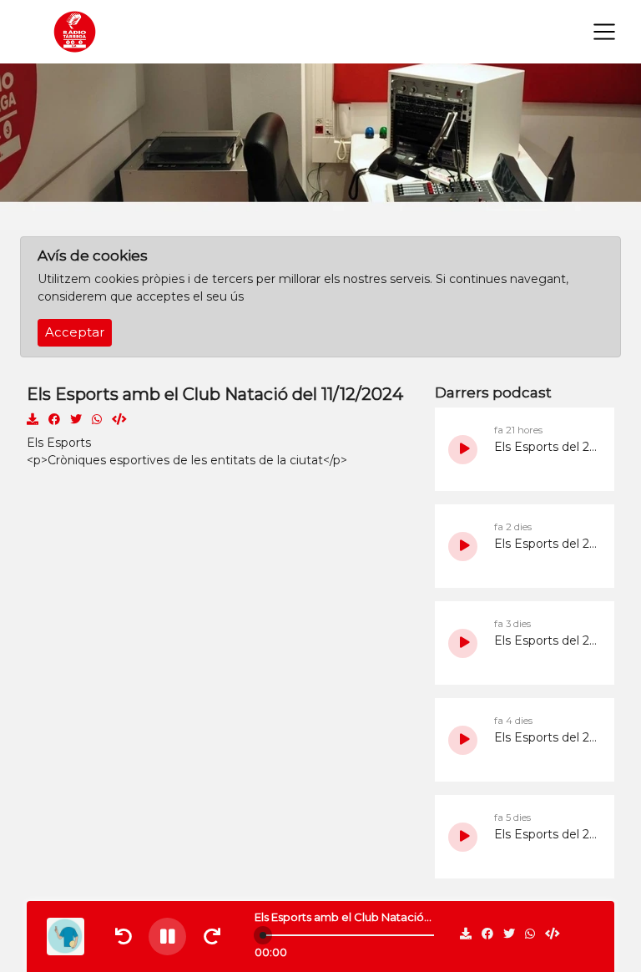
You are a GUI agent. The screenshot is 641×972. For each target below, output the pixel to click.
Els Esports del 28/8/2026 (546, 446)
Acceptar (74, 332)
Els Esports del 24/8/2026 (546, 834)
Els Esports (59, 442)
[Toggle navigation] (604, 31)
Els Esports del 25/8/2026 (546, 737)
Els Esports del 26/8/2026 (546, 640)
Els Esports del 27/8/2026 (546, 543)
